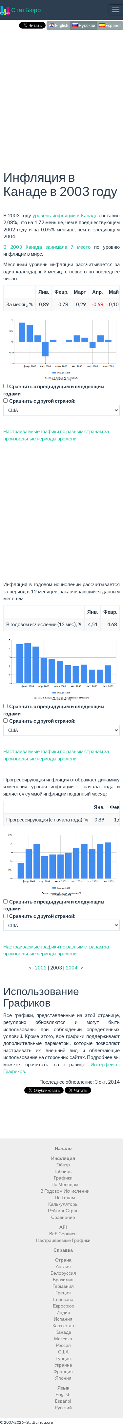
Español (113, 25)
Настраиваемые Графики (63, 1240)
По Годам (65, 1197)
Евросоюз (63, 1305)
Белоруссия (63, 1273)
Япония (63, 1378)
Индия (63, 1312)
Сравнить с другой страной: (42, 401)
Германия (63, 1286)
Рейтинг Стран (63, 1210)
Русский (86, 25)
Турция (63, 1358)
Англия (63, 1266)
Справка (63, 1250)
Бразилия (63, 1279)
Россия (63, 1345)
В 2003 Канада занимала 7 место (47, 247)
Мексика (63, 1338)
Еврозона (63, 1299)
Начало (63, 1148)
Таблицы (63, 1171)
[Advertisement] (61, 93)
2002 (41, 967)
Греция (63, 1292)
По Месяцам (64, 1184)
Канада (63, 1332)
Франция (63, 1371)
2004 (71, 967)
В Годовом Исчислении (65, 1191)
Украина (63, 1365)
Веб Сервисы (63, 1233)
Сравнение (63, 1217)
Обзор (63, 1164)
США (63, 1351)
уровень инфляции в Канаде (64, 215)
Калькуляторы (63, 1204)
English (61, 25)
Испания (63, 1319)
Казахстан (63, 1325)
